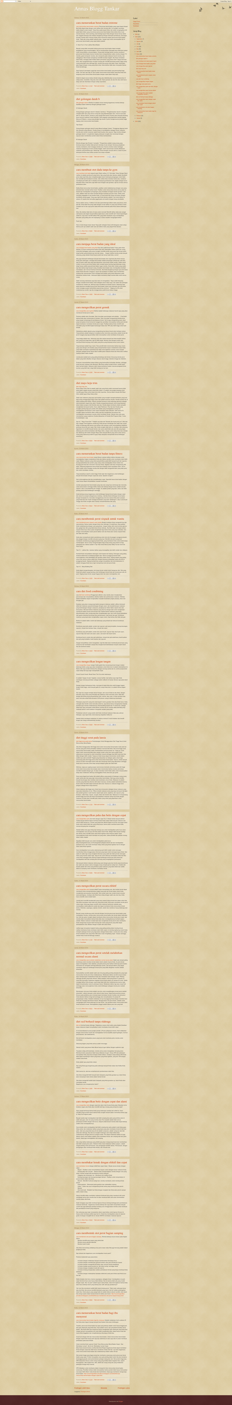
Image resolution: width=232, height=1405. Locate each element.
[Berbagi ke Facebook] (113, 86)
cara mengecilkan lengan (83, 665)
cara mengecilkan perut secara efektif (96, 885)
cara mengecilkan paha (83, 818)
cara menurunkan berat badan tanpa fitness (99, 453)
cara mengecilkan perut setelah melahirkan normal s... (144, 93)
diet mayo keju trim (86, 383)
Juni (137, 46)
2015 (136, 36)
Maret (138, 54)
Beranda (104, 1388)
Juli (137, 44)
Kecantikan (136, 23)
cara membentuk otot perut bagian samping (99, 1233)
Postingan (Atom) (85, 1391)
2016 (136, 34)
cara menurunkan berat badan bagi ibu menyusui (90, 1320)
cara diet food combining (89, 591)
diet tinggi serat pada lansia (91, 737)
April (137, 51)
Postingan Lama (124, 1388)
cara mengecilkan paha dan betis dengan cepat (101, 815)
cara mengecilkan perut (83, 889)
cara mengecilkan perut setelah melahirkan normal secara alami (94, 960)
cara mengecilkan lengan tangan (93, 661)
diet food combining (84, 595)
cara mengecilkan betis (82, 1105)
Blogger (121, 1401)
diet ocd (78, 1025)
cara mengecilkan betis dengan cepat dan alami (101, 1101)
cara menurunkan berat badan (85, 457)
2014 (136, 121)
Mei (137, 49)
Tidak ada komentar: (99, 86)
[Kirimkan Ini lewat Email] (108, 86)
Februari (138, 115)
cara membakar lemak (82, 1166)
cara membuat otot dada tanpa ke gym (96, 169)
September (139, 39)
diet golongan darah (82, 102)
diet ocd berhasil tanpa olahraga (93, 1021)
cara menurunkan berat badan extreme (96, 22)
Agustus (138, 41)
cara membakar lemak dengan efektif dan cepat (101, 1162)
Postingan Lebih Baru (82, 1388)
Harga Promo (136, 21)
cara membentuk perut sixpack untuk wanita (100, 518)
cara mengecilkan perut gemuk (92, 307)
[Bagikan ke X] (112, 86)
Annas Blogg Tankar (96, 8)
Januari (138, 118)
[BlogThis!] (110, 86)
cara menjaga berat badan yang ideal (95, 244)
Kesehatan (83, 88)
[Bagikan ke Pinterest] (115, 86)
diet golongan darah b (88, 99)
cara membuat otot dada (83, 173)
